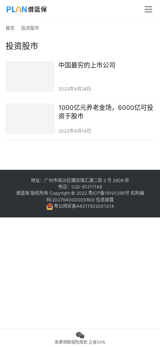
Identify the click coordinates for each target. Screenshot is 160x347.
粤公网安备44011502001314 (83, 206)
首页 (10, 28)
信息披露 (105, 200)
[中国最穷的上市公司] (30, 76)
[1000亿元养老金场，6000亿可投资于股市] (30, 119)
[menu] (148, 9)
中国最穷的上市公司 (86, 65)
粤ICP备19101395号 (108, 193)
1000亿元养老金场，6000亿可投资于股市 (105, 112)
